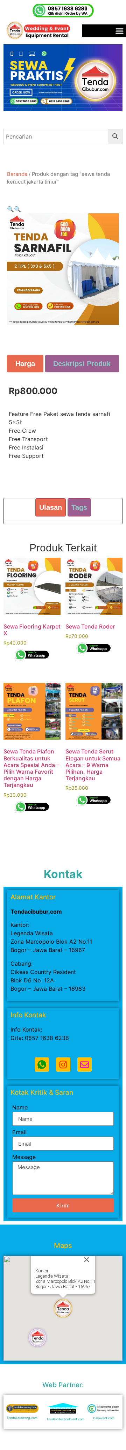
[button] (10, 209)
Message (24, 1157)
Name (20, 1108)
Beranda (17, 174)
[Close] (86, 1259)
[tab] (25, 363)
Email (19, 1132)
